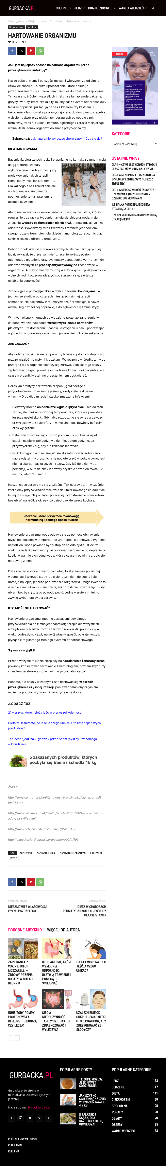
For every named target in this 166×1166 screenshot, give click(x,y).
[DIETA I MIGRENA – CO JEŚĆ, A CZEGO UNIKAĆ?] (91, 948)
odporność (96, 852)
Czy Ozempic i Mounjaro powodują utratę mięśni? (134, 217)
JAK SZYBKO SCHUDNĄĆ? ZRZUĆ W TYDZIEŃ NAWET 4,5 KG (92, 1100)
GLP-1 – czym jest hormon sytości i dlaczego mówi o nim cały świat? (134, 167)
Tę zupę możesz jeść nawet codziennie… (91, 1082)
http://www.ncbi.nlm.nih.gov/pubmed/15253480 (42, 829)
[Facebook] (12, 51)
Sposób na (56, 21)
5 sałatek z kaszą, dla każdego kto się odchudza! (91, 1119)
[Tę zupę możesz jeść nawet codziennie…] (68, 1083)
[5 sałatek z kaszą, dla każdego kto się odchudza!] (68, 1118)
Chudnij (62, 8)
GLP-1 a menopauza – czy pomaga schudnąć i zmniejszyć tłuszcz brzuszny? (133, 179)
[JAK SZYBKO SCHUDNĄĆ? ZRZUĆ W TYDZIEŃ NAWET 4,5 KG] (68, 1099)
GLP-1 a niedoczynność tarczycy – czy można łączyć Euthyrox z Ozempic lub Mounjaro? (134, 194)
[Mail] (30, 1118)
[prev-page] (10, 1037)
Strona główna (16, 21)
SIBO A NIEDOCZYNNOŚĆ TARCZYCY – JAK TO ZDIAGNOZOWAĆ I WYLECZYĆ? (56, 1021)
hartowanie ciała (46, 852)
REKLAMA (13, 1151)
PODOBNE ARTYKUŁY (25, 929)
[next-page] (17, 1037)
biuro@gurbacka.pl (40, 1107)
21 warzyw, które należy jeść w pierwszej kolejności (45, 712)
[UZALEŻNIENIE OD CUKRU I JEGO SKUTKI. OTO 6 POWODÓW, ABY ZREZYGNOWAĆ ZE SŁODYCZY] (91, 999)
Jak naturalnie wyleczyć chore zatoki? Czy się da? (66, 138)
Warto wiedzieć (131, 8)
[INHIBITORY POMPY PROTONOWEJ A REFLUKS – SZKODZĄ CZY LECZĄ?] (23, 999)
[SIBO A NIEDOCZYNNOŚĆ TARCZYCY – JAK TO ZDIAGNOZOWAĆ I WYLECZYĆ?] (57, 999)
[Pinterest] (31, 51)
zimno (13, 857)
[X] (21, 51)
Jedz (78, 8)
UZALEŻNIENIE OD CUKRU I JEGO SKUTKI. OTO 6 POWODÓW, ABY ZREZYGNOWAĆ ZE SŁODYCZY (91, 1021)
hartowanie (26, 852)
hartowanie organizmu (73, 852)
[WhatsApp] (40, 51)
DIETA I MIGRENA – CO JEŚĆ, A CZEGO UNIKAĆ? (91, 966)
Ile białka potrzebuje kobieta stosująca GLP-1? (131, 206)
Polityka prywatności (22, 1139)
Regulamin (15, 1145)
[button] (153, 8)
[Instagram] (20, 1118)
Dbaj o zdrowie (100, 8)
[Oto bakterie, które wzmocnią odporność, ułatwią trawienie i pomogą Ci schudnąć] (57, 948)
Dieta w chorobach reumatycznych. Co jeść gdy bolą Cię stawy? (84, 911)
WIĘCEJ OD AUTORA (63, 929)
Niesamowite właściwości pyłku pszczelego (27, 909)
